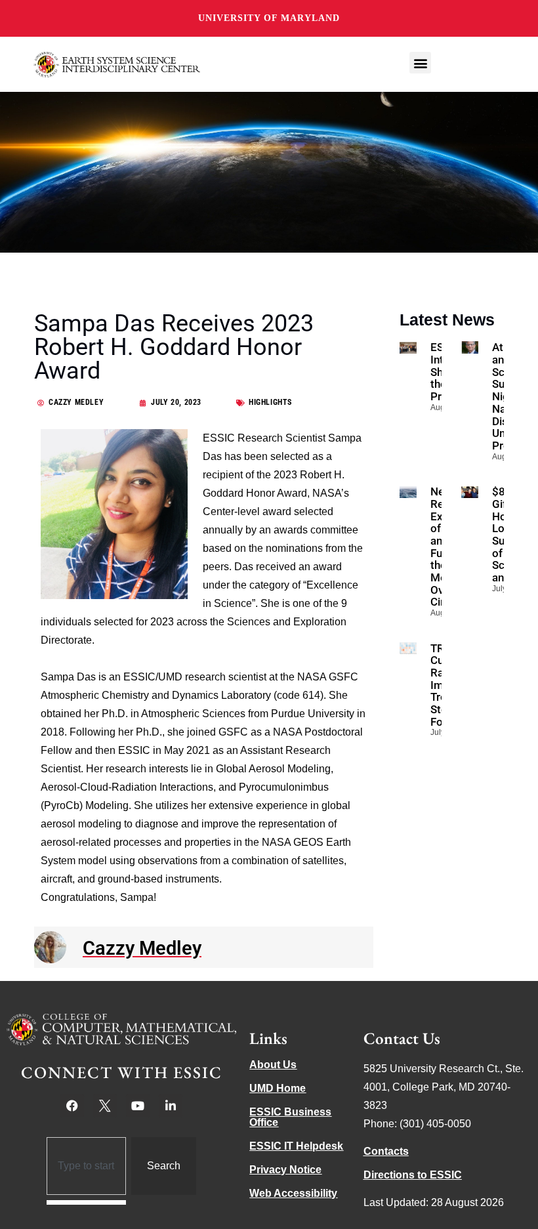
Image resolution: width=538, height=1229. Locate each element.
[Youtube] (138, 1105)
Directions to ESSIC (412, 1174)
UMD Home (277, 1088)
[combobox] (86, 1166)
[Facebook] (72, 1105)
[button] (420, 62)
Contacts (386, 1151)
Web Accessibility (293, 1193)
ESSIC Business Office (290, 1117)
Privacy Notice (285, 1169)
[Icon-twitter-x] (105, 1105)
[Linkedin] (170, 1105)
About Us (273, 1064)
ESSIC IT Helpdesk (296, 1146)
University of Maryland (269, 18)
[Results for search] (86, 1202)
